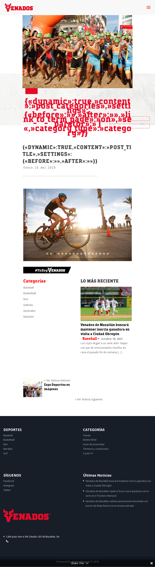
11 (85, 254)
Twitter (7, 490)
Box (25, 299)
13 (93, 254)
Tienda (86, 435)
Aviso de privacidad (93, 444)
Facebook (8, 481)
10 (81, 254)
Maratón (28, 316)
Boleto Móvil (89, 439)
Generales (29, 311)
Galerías (28, 305)
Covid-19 (88, 453)
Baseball (28, 287)
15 (100, 254)
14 (96, 254)
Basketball (29, 293)
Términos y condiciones (95, 448)
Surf (5, 453)
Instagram (8, 485)
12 (89, 254)
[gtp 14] (77, 261)
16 (104, 254)
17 (108, 254)
